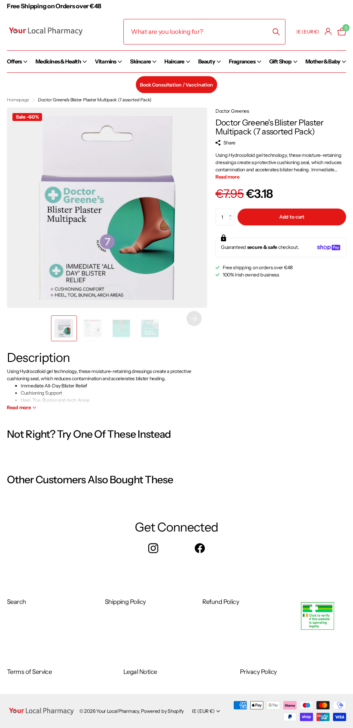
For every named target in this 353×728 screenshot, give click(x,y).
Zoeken (275, 31)
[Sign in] (328, 31)
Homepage (18, 99)
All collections (17, 69)
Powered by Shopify (162, 711)
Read (19, 407)
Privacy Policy (258, 672)
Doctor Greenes (232, 111)
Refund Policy (220, 602)
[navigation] (64, 328)
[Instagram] (153, 548)
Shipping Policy (125, 602)
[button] (194, 318)
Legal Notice (140, 672)
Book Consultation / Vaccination (176, 85)
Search (16, 602)
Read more (227, 177)
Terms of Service (29, 672)
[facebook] (200, 548)
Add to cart (291, 217)
